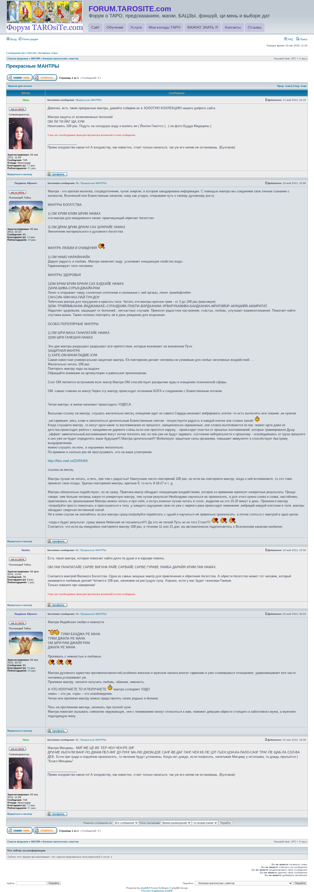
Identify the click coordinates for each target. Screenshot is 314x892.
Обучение (114, 27)
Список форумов (17, 58)
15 (28, 237)
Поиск (303, 39)
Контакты (233, 27)
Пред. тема (284, 86)
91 (29, 168)
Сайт (95, 27)
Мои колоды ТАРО (165, 27)
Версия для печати (20, 86)
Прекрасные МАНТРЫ (32, 66)
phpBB (144, 888)
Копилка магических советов (60, 58)
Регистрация (30, 39)
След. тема (299, 86)
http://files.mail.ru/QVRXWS (68, 461)
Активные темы (48, 53)
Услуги (136, 27)
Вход (13, 39)
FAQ (290, 39)
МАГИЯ (35, 58)
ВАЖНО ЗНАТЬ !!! (202, 27)
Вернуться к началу (19, 174)
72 (28, 165)
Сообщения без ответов (21, 53)
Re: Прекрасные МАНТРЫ (91, 183)
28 (29, 239)
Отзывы (255, 27)
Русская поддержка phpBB (157, 890)
